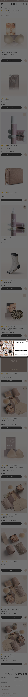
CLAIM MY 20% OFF (21, 350)
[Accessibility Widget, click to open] (27, 340)
